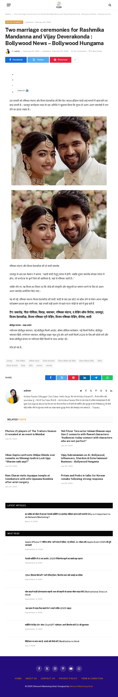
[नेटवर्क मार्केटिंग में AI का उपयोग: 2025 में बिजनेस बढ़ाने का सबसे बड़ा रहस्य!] (13, 562)
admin (17, 51)
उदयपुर (9, 361)
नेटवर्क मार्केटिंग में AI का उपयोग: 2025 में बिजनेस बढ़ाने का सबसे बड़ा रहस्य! (54, 558)
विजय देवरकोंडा (49, 361)
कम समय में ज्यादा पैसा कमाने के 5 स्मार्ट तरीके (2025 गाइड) (48, 608)
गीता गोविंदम (20, 361)
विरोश (100, 361)
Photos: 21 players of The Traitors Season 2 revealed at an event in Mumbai (30, 433)
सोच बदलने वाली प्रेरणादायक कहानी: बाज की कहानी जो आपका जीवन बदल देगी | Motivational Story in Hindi (66, 593)
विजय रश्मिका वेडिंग (86, 361)
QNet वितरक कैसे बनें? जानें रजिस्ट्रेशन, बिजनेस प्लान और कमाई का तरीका (54, 575)
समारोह (49, 366)
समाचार (39, 366)
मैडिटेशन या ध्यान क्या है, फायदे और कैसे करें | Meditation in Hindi (52, 641)
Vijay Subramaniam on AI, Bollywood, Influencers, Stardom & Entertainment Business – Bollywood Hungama (84, 458)
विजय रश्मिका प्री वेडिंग (67, 361)
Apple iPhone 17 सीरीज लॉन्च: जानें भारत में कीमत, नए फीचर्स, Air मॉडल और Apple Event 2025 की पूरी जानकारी (68, 543)
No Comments (80, 51)
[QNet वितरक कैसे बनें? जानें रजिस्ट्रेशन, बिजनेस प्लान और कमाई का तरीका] (13, 579)
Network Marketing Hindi (81, 686)
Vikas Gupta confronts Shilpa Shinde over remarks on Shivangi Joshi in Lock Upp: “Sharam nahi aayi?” (30, 458)
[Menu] (9, 5)
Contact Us (48, 678)
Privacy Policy (68, 678)
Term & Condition (92, 678)
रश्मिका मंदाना (34, 361)
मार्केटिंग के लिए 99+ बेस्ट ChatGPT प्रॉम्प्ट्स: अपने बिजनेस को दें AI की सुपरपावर (57, 625)
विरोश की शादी (12, 366)
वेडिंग (31, 366)
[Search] (109, 5)
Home (8, 14)
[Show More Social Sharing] (75, 60)
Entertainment (14, 22)
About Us (31, 678)
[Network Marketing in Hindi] (59, 5)
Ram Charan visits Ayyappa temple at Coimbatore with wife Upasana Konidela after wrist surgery (29, 479)
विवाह (23, 366)
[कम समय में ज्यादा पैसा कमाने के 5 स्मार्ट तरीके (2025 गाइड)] (13, 612)
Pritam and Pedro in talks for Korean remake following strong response (83, 477)
